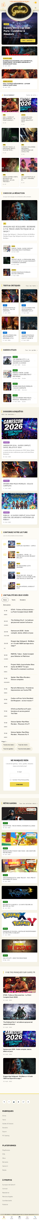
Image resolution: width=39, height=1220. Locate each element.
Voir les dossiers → (8, 414)
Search (35, 1217)
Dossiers (23, 600)
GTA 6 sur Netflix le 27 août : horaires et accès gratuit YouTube (21, 711)
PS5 (3, 1154)
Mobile (4, 1170)
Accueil (4, 1217)
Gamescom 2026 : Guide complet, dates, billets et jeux (22, 632)
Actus (4, 1115)
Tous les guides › (8, 749)
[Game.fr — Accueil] (19, 10)
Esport (4, 1131)
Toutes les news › (8, 745)
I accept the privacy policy (20, 780)
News (5, 600)
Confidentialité (7, 1200)
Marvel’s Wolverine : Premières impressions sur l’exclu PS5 (22, 689)
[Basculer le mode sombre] (35, 2)
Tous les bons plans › (24, 749)
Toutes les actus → (31, 95)
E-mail (20, 772)
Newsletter (5, 1192)
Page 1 (4, 741)
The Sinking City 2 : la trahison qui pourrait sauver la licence (22, 621)
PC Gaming (5, 1135)
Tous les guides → (31, 350)
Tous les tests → (31, 286)
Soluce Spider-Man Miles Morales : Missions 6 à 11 (20, 733)
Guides (27, 1217)
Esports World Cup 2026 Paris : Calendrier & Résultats (17, 31)
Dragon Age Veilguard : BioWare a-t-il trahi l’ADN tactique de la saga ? (22, 643)
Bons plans (6, 605)
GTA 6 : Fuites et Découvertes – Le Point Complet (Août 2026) (22, 610)
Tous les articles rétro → (28, 803)
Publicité (5, 1204)
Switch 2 (5, 1166)
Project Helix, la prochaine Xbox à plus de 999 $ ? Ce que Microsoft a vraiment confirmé (22, 666)
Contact (5, 1188)
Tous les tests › (23, 745)
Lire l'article (28, 40)
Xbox (4, 1158)
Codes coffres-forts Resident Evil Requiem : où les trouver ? (22, 699)
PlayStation (6, 1150)
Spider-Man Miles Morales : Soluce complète (21, 678)
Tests (13, 600)
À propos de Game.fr (8, 1184)
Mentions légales (7, 1196)
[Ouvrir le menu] (3, 5)
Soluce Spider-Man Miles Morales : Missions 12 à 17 (20, 723)
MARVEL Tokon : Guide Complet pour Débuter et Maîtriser (22, 655)
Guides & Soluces (7, 1123)
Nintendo (5, 1162)
